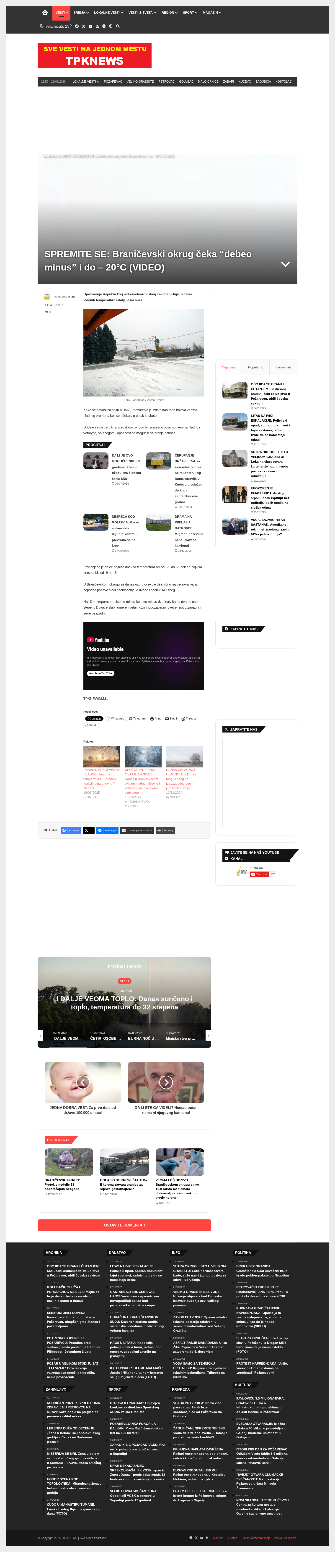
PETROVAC (166, 81)
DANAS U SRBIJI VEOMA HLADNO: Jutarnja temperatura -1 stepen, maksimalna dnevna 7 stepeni (101, 779)
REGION (168, 12)
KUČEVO (245, 81)
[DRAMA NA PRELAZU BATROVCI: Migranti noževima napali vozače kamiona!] (158, 522)
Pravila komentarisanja (255, 1538)
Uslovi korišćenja (285, 1538)
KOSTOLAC (284, 81)
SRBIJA (79, 12)
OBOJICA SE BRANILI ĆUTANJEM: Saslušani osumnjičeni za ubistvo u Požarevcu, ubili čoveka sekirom (270, 393)
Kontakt (218, 1538)
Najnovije (228, 367)
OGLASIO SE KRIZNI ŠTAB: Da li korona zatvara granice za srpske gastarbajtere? (123, 1184)
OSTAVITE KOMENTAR (124, 1225)
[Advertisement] (167, 119)
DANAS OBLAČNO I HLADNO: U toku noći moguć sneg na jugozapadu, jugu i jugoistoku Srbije (181, 779)
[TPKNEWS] (95, 55)
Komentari (283, 367)
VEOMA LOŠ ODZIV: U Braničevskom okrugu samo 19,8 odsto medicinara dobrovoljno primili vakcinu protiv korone (177, 1188)
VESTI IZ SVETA (141, 12)
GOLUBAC (186, 81)
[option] (124, 1002)
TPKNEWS (59, 297)
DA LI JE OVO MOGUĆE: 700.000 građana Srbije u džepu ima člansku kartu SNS (126, 467)
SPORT (188, 12)
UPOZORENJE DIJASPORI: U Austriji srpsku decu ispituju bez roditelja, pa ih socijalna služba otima (270, 497)
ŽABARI (228, 81)
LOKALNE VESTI (107, 12)
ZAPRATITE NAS (244, 729)
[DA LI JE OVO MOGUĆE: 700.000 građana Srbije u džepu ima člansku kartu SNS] (95, 460)
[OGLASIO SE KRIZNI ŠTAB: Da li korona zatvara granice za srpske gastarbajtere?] (124, 1162)
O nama (232, 1538)
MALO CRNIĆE (208, 81)
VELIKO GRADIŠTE (140, 81)
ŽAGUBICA (263, 81)
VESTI (60, 12)
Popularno (255, 367)
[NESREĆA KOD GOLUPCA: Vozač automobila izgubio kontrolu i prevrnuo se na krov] (95, 522)
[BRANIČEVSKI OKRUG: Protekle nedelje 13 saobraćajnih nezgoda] (69, 1162)
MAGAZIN (210, 12)
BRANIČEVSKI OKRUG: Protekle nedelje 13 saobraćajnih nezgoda (62, 1184)
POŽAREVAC (113, 81)
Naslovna (53, 156)
